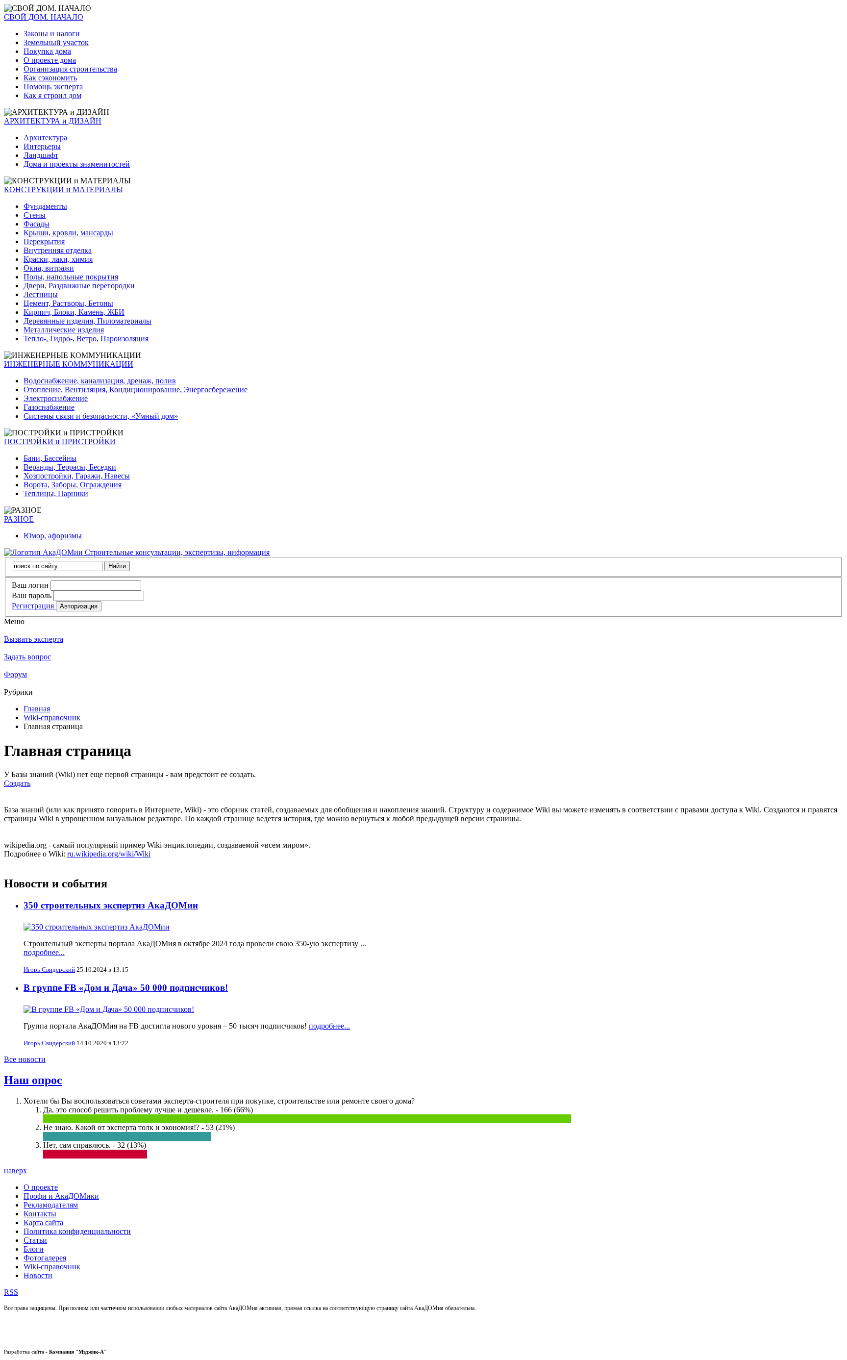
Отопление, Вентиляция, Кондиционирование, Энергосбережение (136, 389)
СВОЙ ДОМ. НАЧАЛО (43, 17)
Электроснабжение (56, 398)
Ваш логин (30, 585)
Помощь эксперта (53, 86)
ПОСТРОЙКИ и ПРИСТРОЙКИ (60, 441)
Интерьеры (42, 146)
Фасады (37, 224)
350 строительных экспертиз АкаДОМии (111, 905)
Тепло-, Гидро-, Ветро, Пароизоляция (86, 338)
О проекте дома (50, 60)
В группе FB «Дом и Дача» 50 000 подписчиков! (126, 987)
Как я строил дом (52, 95)
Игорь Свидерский (49, 969)
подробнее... (44, 952)
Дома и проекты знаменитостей (77, 164)
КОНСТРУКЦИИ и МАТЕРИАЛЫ (63, 189)
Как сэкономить (50, 78)
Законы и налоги (52, 33)
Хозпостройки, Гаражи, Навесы (77, 476)
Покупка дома (47, 51)
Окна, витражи (49, 268)
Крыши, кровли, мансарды (68, 232)
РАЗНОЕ (19, 519)
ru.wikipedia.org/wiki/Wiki (108, 854)
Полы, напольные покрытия (71, 277)
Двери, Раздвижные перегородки (79, 285)
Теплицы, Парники (56, 493)
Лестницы (41, 294)
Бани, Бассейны (50, 458)
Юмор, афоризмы (53, 535)
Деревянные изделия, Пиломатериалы (87, 321)
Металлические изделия (64, 330)
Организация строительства (70, 69)
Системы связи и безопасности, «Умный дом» (101, 416)
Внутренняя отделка (58, 250)
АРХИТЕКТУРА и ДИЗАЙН (52, 121)
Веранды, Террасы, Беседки (70, 467)
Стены (35, 215)
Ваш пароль (31, 595)
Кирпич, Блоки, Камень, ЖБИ (74, 312)
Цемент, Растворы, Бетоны (68, 303)
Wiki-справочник (52, 717)
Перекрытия (44, 241)
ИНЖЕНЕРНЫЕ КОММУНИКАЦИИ (68, 364)
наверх (15, 1170)
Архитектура (45, 137)
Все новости (25, 1059)
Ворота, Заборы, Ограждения (73, 484)
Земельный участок (56, 42)
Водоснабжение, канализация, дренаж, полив (100, 381)
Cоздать (17, 783)
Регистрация (34, 606)
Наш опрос (33, 1080)
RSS (11, 1292)
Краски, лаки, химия (58, 259)
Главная (37, 709)
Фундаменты (45, 206)
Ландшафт (41, 155)
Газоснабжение (49, 407)
